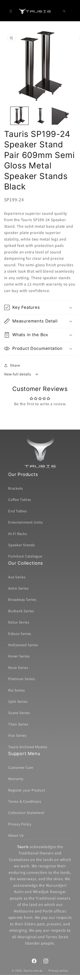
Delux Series (18, 622)
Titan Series (18, 724)
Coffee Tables (19, 499)
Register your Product (26, 790)
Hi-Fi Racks (17, 533)
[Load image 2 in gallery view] (40, 116)
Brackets (15, 488)
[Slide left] (4, 117)
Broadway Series (22, 599)
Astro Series (18, 588)
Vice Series (17, 735)
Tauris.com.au (33, 970)
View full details (18, 374)
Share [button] (15, 365)
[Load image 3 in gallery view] (61, 116)
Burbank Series (21, 610)
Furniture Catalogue (25, 556)
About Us (16, 835)
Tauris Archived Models (27, 746)
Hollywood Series (23, 644)
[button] (10, 11)
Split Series (17, 701)
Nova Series (18, 667)
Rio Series (16, 690)
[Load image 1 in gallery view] (19, 116)
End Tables (17, 510)
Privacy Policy (19, 824)
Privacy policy (58, 970)
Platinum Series (21, 678)
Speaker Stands (21, 544)
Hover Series (19, 656)
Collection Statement (26, 812)
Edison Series (19, 633)
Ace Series (17, 576)
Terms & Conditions (24, 801)
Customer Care (20, 767)
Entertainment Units (25, 522)
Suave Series (19, 712)
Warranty (15, 778)
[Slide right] (75, 117)
